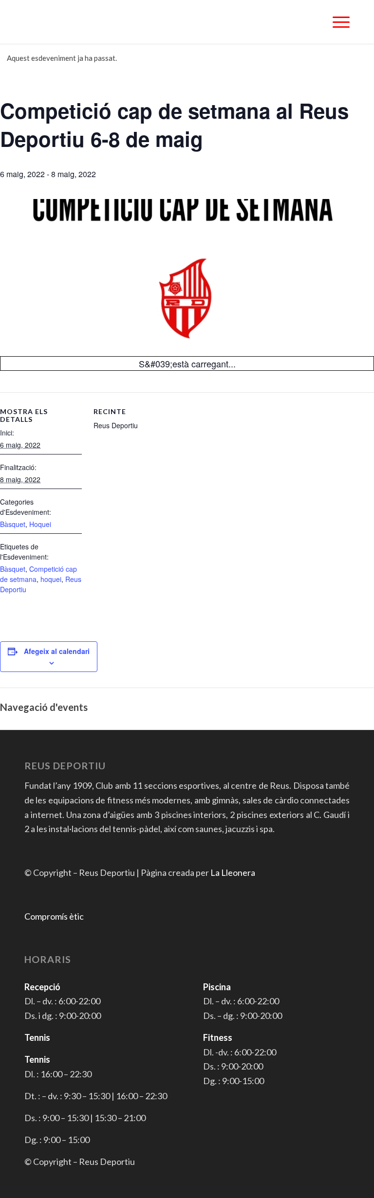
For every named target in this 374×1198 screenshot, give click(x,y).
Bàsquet (12, 524)
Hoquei (40, 524)
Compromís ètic (54, 916)
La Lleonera (232, 872)
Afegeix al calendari (57, 651)
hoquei (50, 579)
